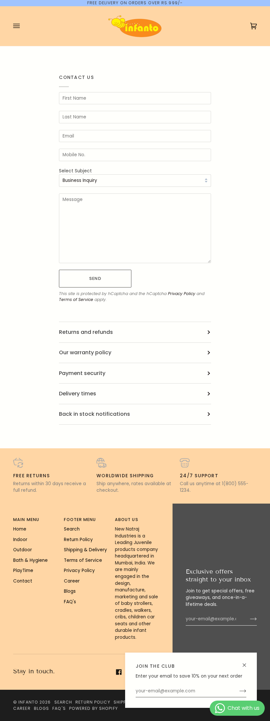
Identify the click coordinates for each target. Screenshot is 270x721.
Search (72, 529)
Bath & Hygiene (30, 560)
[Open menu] (23, 26)
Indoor (20, 539)
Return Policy (78, 539)
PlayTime (23, 570)
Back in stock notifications (94, 414)
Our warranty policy (85, 352)
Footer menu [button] (80, 519)
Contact (22, 581)
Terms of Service (76, 299)
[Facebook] (119, 672)
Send (95, 278)
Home (19, 529)
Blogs (70, 591)
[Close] (247, 662)
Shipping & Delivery (85, 550)
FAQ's (70, 602)
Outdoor (22, 550)
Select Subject (75, 171)
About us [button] (126, 519)
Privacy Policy (181, 293)
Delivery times (77, 393)
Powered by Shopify (93, 708)
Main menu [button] (26, 519)
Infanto (28, 702)
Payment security (82, 373)
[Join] (237, 691)
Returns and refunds (86, 332)
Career (72, 581)
